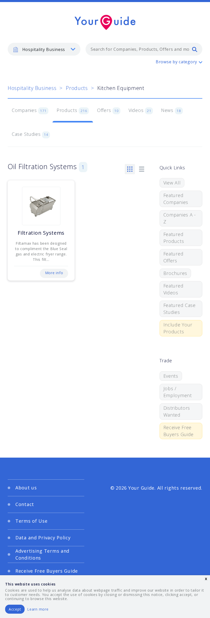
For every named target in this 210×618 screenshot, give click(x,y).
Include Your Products (178, 328)
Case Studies (30, 134)
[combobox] (144, 49)
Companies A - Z (179, 218)
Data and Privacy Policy (43, 537)
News (171, 110)
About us (26, 488)
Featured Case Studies (179, 308)
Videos (140, 110)
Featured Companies (175, 198)
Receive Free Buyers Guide (178, 430)
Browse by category (176, 62)
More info (54, 272)
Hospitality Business (32, 88)
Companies (29, 110)
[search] (195, 49)
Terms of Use (31, 521)
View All (172, 183)
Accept (15, 609)
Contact (24, 504)
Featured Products (173, 237)
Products (77, 88)
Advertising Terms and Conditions (42, 554)
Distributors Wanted (176, 411)
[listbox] (44, 49)
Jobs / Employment (177, 391)
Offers (108, 110)
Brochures (175, 273)
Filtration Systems (41, 232)
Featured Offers (173, 257)
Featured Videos (173, 289)
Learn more (37, 609)
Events (170, 376)
